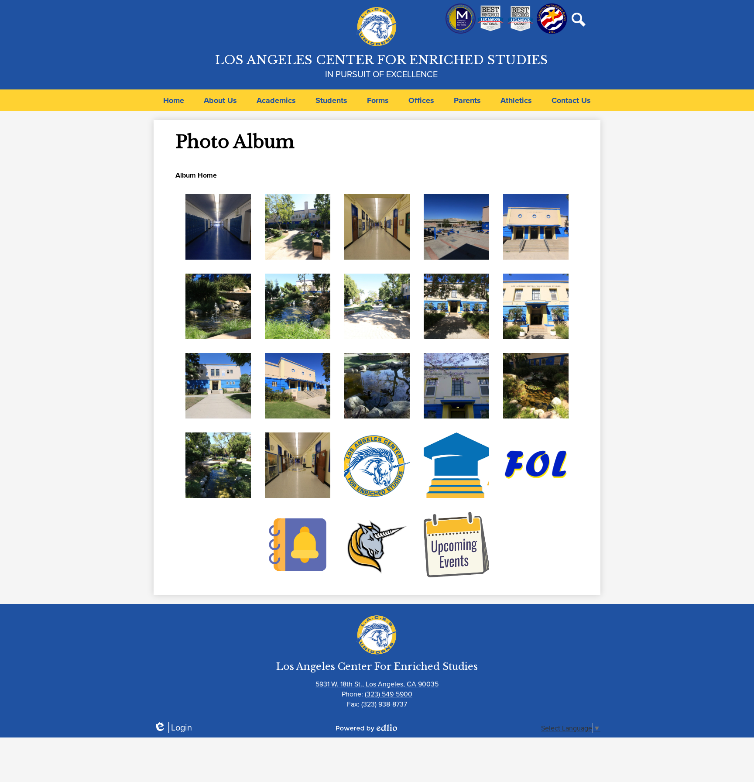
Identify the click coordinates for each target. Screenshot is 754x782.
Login (173, 727)
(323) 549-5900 (388, 694)
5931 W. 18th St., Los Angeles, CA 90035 (377, 684)
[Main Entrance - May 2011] (456, 385)
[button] (220, 100)
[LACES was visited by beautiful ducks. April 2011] (377, 385)
